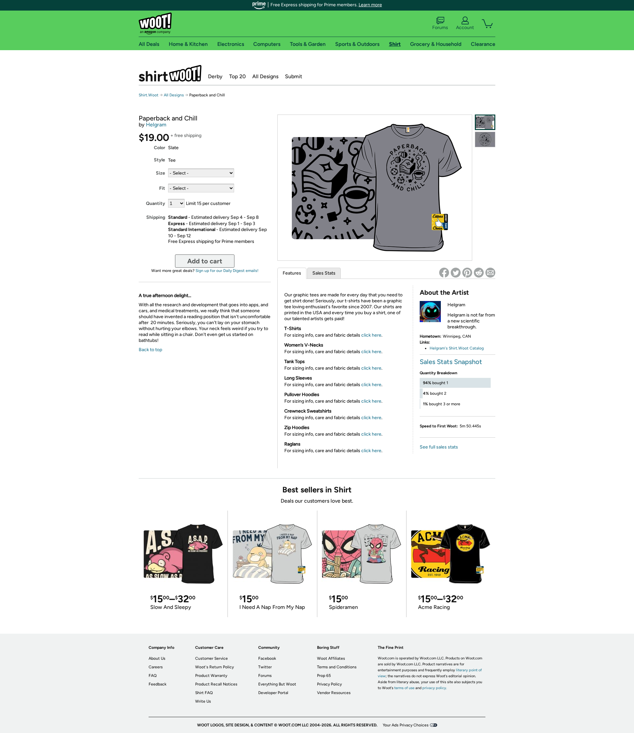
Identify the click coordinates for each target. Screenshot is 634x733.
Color (159, 147)
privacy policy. (434, 688)
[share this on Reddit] (479, 273)
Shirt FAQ (204, 692)
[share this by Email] (490, 273)
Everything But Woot (277, 684)
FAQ (153, 675)
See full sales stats (439, 447)
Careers (156, 667)
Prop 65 (324, 675)
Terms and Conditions (337, 667)
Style (159, 160)
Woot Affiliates (331, 658)
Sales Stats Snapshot (451, 362)
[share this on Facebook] (444, 273)
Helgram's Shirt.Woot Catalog (457, 348)
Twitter (265, 667)
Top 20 (237, 76)
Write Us (203, 701)
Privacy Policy (329, 684)
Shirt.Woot (170, 73)
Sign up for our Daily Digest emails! (227, 270)
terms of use (404, 688)
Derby (215, 76)
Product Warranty (211, 675)
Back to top (150, 349)
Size (160, 173)
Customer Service (211, 658)
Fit (162, 188)
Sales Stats (323, 273)
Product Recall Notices (216, 684)
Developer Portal (273, 692)
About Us (157, 658)
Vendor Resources (334, 692)
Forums (440, 27)
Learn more (370, 5)
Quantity (155, 203)
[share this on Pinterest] (467, 273)
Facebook (267, 658)
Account (465, 27)
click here (371, 335)
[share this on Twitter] (456, 273)
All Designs (265, 76)
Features (292, 273)
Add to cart (204, 261)
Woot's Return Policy (214, 667)
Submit (293, 76)
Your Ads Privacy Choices (406, 725)
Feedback (157, 684)
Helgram (156, 124)
